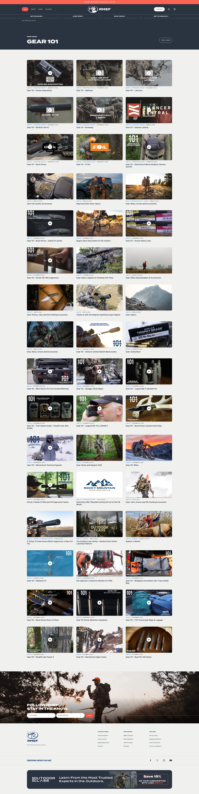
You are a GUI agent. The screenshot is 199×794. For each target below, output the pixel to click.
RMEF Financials (128, 736)
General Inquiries (103, 736)
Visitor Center (102, 739)
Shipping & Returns (155, 739)
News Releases (128, 739)
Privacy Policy (153, 736)
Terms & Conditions (155, 746)
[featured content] (99, 779)
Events (40, 9)
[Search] (168, 9)
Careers (100, 746)
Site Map (126, 746)
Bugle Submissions (103, 743)
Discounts (48, 9)
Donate (33, 9)
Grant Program (128, 743)
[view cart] (174, 9)
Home (23, 20)
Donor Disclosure (154, 743)
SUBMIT (89, 715)
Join (25, 9)
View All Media (165, 40)
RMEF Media (28, 20)
